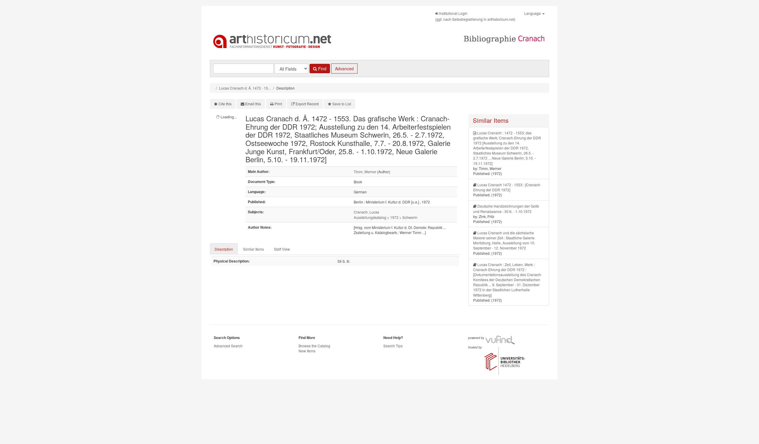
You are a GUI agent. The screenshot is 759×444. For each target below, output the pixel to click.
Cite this (225, 103)
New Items (307, 350)
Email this (253, 103)
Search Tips (393, 345)
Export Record (307, 103)
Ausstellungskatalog (370, 217)
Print (278, 103)
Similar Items (253, 249)
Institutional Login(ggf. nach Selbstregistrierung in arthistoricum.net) (475, 16)
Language (533, 13)
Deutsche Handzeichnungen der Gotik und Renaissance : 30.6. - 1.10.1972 (506, 208)
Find (321, 68)
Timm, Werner (365, 171)
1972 (394, 217)
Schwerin (409, 217)
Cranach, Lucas (366, 211)
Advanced (344, 68)
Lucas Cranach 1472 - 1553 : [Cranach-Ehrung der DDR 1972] (507, 187)
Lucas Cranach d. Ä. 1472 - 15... (245, 87)
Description (224, 249)
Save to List (341, 103)
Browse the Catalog (314, 345)
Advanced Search (228, 345)
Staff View (282, 249)
